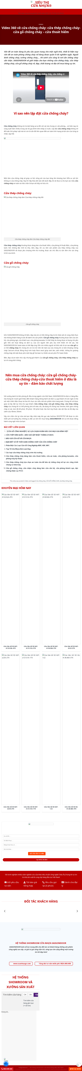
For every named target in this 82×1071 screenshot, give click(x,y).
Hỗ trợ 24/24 (75, 1069)
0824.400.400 (7, 1069)
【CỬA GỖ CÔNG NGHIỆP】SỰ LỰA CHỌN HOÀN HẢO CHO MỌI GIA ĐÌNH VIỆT (37, 431)
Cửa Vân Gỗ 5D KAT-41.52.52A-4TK (11, 647)
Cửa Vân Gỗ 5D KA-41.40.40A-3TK (71, 808)
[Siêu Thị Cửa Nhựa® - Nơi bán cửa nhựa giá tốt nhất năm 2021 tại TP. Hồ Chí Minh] (41, 4)
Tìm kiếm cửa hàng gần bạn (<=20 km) (28, 1003)
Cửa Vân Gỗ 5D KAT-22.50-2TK (11, 808)
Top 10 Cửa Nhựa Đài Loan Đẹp (18, 449)
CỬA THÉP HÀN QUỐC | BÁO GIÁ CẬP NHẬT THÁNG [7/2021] (29, 435)
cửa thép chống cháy (66, 481)
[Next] (77, 911)
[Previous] (5, 911)
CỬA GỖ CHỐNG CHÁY (52, 481)
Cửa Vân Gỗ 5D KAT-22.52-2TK (71, 647)
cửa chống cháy (61, 60)
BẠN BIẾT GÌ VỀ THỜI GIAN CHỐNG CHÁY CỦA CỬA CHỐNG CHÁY (31, 442)
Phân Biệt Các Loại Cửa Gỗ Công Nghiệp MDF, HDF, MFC (27, 445)
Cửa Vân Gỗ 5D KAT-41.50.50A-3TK (51, 647)
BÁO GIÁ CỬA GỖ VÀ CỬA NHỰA (18, 438)
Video (41, 24)
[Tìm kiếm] (79, 4)
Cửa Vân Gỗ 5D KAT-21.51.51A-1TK (31, 808)
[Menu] (3, 4)
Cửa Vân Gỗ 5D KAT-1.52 (51, 808)
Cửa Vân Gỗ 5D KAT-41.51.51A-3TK (31, 647)
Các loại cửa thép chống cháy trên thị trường (24, 452)
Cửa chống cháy (41, 481)
